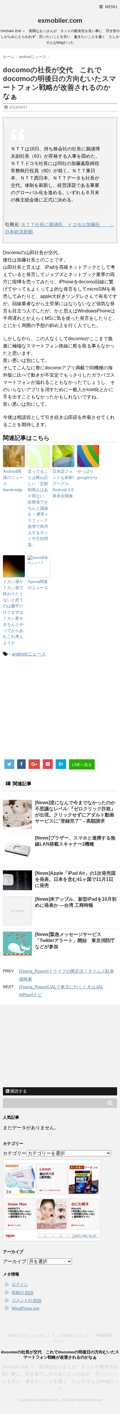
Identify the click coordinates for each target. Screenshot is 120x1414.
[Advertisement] (52, 710)
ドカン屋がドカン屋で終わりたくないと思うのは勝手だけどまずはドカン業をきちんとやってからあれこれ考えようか (13, 612)
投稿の (22, 1292)
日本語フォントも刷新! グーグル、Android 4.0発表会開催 (63, 483)
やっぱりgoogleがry (87, 474)
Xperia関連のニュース (38, 584)
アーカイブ (14, 1261)
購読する (18, 1091)
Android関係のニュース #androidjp (13, 480)
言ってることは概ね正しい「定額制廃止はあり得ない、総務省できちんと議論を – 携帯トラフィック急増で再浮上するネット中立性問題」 (38, 508)
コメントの (26, 1300)
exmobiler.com (60, 20)
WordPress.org (25, 1308)
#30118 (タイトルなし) (28, 1335)
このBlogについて (73, 1335)
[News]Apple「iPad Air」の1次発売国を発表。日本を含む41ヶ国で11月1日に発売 (75, 879)
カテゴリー (14, 1153)
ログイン (20, 1284)
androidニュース (29, 653)
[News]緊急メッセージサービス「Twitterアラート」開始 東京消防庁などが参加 (75, 940)
